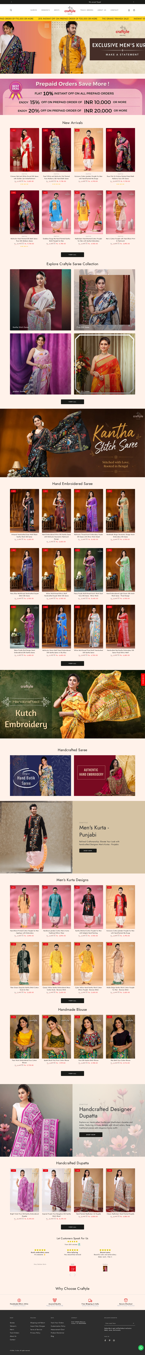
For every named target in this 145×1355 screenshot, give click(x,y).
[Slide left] (11, 2)
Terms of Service (36, 1329)
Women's (13, 1326)
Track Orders (14, 1333)
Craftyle (17, 1350)
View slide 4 (78, 70)
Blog (52, 1336)
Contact (12, 1339)
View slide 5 (84, 70)
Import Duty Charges (37, 1326)
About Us (13, 1336)
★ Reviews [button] (143, 679)
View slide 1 (61, 70)
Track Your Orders (57, 1323)
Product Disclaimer (57, 1333)
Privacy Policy (35, 1333)
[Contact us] (141, 1347)
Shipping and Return (37, 1323)
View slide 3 (72, 70)
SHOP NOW (88, 851)
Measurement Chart (58, 1329)
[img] (72, 1241)
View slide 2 (66, 70)
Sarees (12, 1323)
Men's (12, 1329)
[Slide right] (133, 2)
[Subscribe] (134, 1323)
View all (72, 255)
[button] (10, 10)
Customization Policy (58, 1326)
